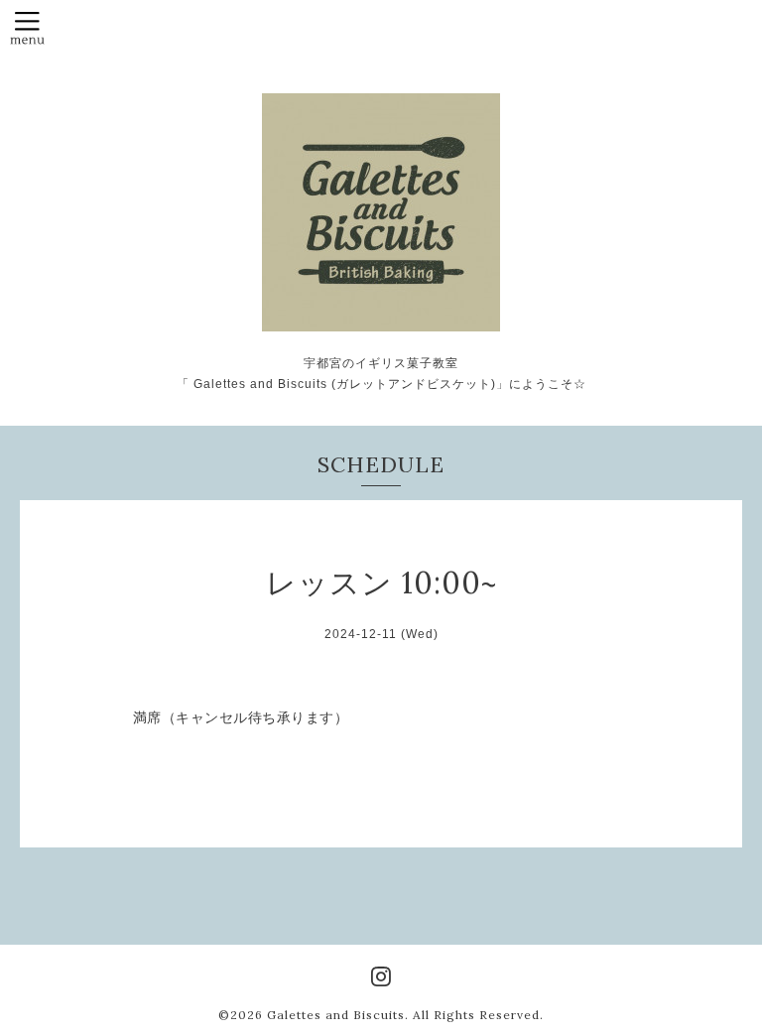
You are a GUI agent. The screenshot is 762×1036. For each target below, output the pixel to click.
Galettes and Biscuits (336, 1014)
